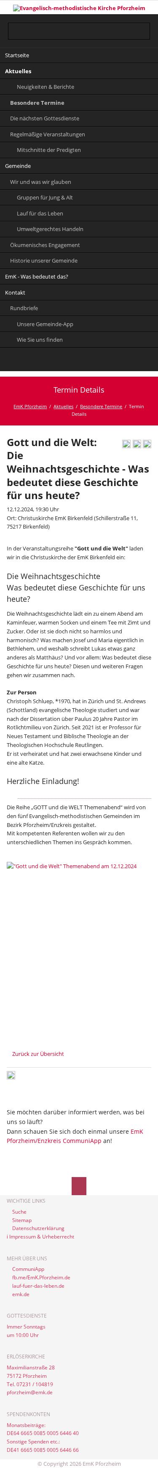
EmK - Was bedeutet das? (36, 276)
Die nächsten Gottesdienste (44, 118)
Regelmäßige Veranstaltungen (47, 134)
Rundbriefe (24, 308)
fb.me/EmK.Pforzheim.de (41, 1277)
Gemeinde (18, 166)
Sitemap (22, 1220)
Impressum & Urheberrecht (41, 1236)
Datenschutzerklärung (38, 1228)
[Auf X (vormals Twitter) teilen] (147, 446)
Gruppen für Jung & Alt (45, 197)
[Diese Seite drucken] (126, 446)
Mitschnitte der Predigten (49, 150)
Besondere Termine (37, 102)
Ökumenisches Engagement (45, 245)
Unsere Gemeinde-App (45, 324)
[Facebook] (79, 361)
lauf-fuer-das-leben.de (38, 1285)
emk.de (20, 1294)
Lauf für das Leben (40, 213)
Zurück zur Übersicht (38, 1054)
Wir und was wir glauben (40, 182)
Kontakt (15, 292)
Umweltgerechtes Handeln (50, 229)
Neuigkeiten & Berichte (45, 86)
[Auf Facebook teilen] (137, 446)
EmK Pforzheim (30, 406)
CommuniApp (28, 1269)
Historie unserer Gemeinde (44, 260)
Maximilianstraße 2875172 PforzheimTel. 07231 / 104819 (31, 1376)
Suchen (144, 26)
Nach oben (79, 1186)
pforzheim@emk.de (30, 1392)
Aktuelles (18, 71)
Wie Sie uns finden (40, 339)
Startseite (17, 55)
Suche (19, 1211)
